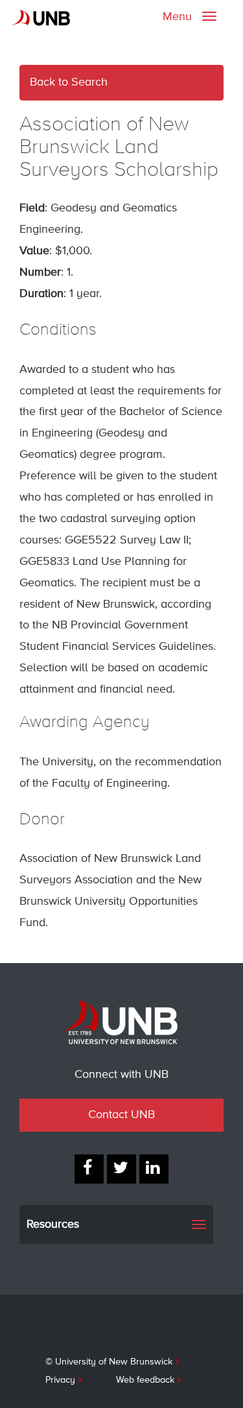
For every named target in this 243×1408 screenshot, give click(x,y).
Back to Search (69, 82)
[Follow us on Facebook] (89, 1169)
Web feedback (145, 1380)
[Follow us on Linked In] (153, 1169)
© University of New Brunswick (108, 1361)
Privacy (60, 1380)
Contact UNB (121, 1115)
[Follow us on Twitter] (121, 1169)
